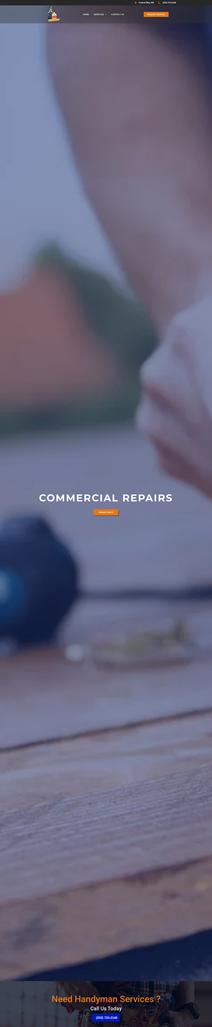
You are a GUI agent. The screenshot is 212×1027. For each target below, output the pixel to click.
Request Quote (106, 518)
